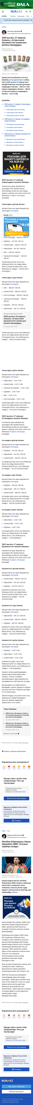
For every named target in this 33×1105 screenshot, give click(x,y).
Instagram (18, 820)
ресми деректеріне (16, 80)
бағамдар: (15, 211)
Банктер (13, 16)
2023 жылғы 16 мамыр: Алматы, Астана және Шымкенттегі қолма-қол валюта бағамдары (17, 715)
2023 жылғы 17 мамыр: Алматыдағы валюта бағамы (18, 105)
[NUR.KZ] (16, 11)
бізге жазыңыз (23, 743)
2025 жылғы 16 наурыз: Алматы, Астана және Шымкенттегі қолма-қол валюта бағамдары (15, 319)
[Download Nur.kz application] (16, 4)
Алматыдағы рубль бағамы (15, 115)
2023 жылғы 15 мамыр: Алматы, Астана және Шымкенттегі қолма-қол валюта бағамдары (17, 725)
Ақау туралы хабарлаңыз (16, 1086)
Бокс (8, 831)
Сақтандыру (21, 16)
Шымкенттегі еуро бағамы (14, 142)
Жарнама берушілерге (16, 1091)
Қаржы (4, 16)
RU (26, 11)
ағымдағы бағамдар (17, 195)
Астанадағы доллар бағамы (15, 124)
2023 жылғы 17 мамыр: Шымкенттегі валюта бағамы (18, 135)
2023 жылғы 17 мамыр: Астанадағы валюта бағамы (17, 120)
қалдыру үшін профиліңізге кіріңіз (16, 791)
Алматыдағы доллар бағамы (15, 109)
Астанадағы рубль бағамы (14, 130)
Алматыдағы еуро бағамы (14, 112)
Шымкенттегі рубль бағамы (15, 145)
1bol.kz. (15, 892)
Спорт (4, 831)
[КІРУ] (30, 11)
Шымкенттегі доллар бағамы (15, 139)
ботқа (4, 692)
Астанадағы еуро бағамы (14, 127)
